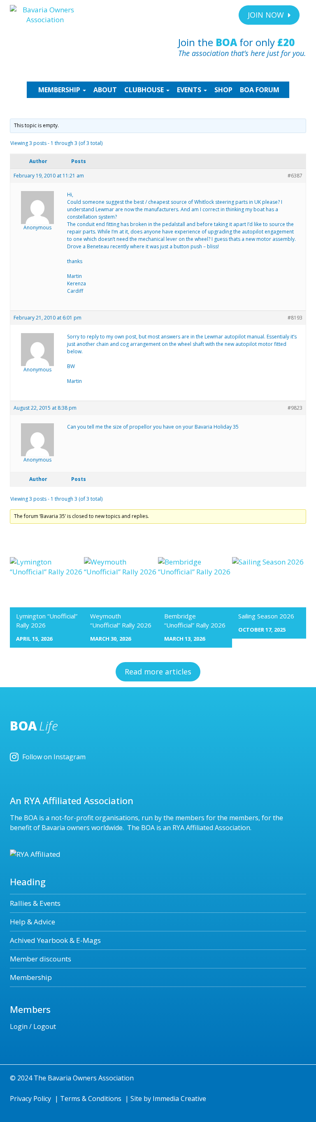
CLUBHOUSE (144, 89)
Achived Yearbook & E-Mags (55, 940)
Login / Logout (33, 1026)
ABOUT (105, 89)
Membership (31, 977)
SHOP (223, 89)
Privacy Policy (30, 1098)
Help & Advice (32, 921)
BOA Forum (259, 89)
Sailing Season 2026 (266, 616)
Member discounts (40, 958)
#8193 (295, 317)
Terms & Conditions (90, 1098)
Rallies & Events (35, 903)
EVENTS (190, 89)
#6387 (295, 175)
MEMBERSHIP (60, 89)
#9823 (295, 407)
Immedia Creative (179, 1098)
